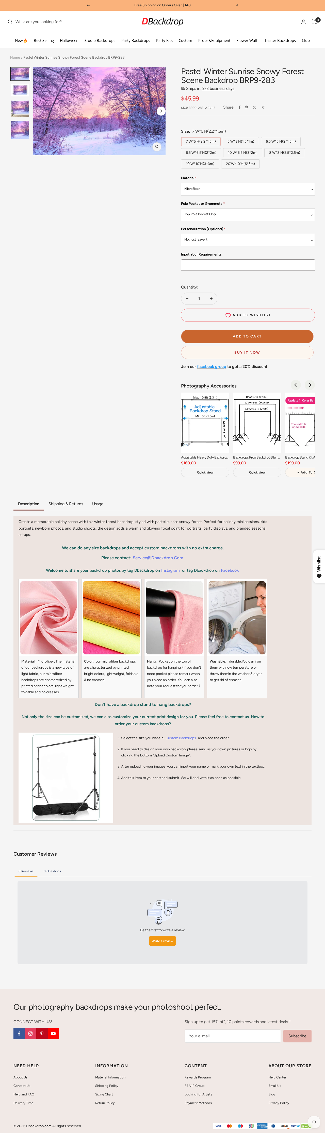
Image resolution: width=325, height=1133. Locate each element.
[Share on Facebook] (240, 107)
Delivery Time (23, 1103)
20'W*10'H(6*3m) (240, 164)
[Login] (303, 22)
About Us (20, 1077)
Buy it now (247, 352)
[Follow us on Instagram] (30, 1033)
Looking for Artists (198, 1094)
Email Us (274, 1086)
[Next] (161, 111)
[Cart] (314, 21)
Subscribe (297, 1036)
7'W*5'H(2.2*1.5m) (201, 141)
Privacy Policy (278, 1103)
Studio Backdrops (100, 40)
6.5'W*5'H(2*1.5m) (281, 141)
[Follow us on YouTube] (53, 1033)
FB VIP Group (195, 1086)
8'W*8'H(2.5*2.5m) (284, 152)
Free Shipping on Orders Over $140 (162, 5)
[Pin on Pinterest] (246, 107)
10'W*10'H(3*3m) (200, 164)
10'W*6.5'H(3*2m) (242, 152)
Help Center (277, 1077)
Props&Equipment (214, 40)
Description (28, 503)
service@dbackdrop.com (158, 557)
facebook (230, 570)
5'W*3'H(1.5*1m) (241, 141)
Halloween (69, 40)
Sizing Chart (104, 1094)
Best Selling (44, 40)
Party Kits (164, 40)
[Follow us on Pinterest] (42, 1033)
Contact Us (21, 1086)
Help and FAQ (23, 1094)
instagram (170, 570)
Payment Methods (198, 1103)
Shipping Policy (106, 1086)
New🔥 (21, 40)
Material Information (110, 1077)
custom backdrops (181, 738)
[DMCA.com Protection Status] (306, 1126)
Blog (271, 1094)
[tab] (26, 871)
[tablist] (162, 871)
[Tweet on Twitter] (254, 107)
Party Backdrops (135, 40)
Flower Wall (246, 40)
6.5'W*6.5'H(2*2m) (201, 152)
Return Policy (105, 1103)
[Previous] (296, 385)
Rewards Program (198, 1077)
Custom (185, 40)
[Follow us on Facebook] (19, 1033)
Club (306, 40)
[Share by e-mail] (263, 107)
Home (15, 57)
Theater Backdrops (279, 40)
